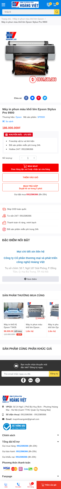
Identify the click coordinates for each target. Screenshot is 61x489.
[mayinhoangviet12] (25, 4)
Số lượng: (7, 158)
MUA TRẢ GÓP (30, 187)
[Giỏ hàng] (54, 4)
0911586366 (32, 194)
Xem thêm (32, 279)
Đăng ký (54, 373)
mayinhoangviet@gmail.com (26, 419)
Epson (19, 117)
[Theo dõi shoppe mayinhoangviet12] (37, 380)
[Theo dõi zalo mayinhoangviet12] (30, 380)
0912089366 (40, 414)
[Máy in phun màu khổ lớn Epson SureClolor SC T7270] (35, 310)
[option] (30, 57)
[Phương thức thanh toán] (20, 468)
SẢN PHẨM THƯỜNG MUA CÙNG (23, 295)
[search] (57, 11)
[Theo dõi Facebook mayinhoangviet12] (23, 380)
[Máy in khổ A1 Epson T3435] (13, 310)
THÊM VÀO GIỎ (30, 177)
